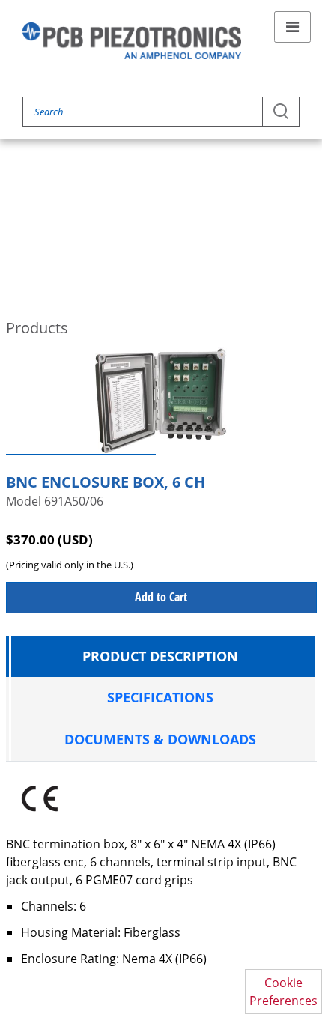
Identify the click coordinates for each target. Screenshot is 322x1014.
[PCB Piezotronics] (131, 40)
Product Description (160, 656)
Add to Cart (161, 597)
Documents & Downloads (160, 739)
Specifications (160, 697)
